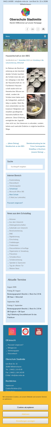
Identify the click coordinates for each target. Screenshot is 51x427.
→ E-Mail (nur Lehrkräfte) (16, 197)
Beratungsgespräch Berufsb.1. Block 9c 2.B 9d (24, 309)
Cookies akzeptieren (25, 407)
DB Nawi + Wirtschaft (15, 297)
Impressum (10, 385)
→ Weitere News (13, 268)
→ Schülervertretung (14, 260)
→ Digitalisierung (13, 237)
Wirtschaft (20, 63)
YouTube (33, 29)
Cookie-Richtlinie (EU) (13, 388)
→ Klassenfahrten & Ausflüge (17, 248)
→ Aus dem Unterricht (15, 222)
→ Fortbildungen (13, 242)
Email (43, 29)
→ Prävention (12, 254)
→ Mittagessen (11, 348)
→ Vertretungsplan (14, 186)
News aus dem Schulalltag (19, 213)
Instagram (38, 29)
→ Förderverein (12, 245)
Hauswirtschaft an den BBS (18, 56)
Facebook (27, 29)
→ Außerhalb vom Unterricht (17, 228)
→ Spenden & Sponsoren (16, 263)
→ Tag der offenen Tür (15, 266)
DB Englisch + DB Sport (16, 312)
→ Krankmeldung (13, 180)
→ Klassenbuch (13, 183)
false (6, 45)
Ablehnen (25, 414)
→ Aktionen (11, 219)
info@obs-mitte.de (17, 375)
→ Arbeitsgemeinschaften (16, 225)
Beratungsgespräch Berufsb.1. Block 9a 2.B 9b (24, 294)
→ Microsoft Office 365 (15, 192)
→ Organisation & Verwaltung (17, 251)
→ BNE (10, 234)
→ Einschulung (12, 239)
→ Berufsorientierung (14, 231)
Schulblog (36, 60)
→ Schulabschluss (14, 257)
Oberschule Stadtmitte (25, 19)
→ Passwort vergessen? (14, 345)
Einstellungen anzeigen (25, 421)
